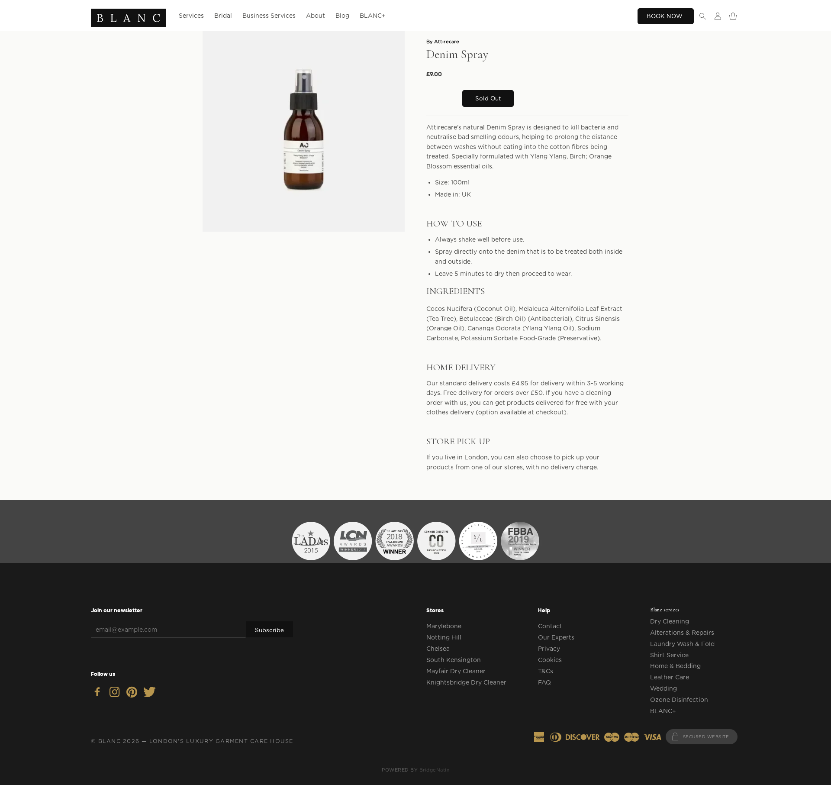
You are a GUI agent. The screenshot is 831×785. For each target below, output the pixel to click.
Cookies (550, 659)
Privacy (549, 648)
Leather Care (669, 677)
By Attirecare (442, 42)
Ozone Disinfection (679, 699)
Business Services (269, 15)
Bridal (223, 15)
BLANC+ (373, 15)
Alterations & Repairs (682, 632)
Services (191, 15)
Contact (550, 626)
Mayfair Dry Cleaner (456, 671)
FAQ (544, 682)
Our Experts (556, 637)
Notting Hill (443, 637)
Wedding (663, 688)
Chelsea (438, 648)
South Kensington (453, 659)
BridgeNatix (434, 770)
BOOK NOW (665, 16)
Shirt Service (669, 655)
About (315, 15)
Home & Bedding (675, 665)
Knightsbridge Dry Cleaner (466, 682)
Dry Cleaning (669, 621)
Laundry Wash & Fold (682, 643)
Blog (342, 15)
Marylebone (443, 626)
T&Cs (545, 671)
